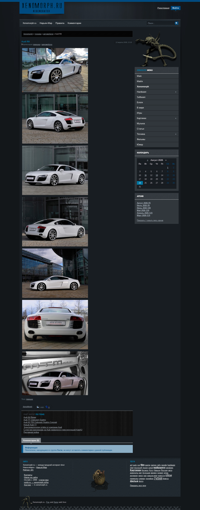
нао (145, 476)
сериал (142, 478)
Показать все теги (138, 486)
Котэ (151, 470)
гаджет (160, 473)
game (147, 465)
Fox (47, 502)
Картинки (135, 470)
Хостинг (27, 485)
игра (166, 473)
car (138, 465)
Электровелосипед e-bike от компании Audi (43, 427)
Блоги (140, 102)
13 (157, 175)
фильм (134, 481)
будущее (146, 473)
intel (132, 468)
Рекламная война (31, 432)
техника (38, 34)
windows (169, 468)
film (143, 465)
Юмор (140, 144)
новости (161, 476)
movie (145, 468)
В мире (140, 107)
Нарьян (157, 470)
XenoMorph (27, 407)
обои (168, 475)
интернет (134, 476)
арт (140, 473)
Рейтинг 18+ (28, 470)
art (131, 465)
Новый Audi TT (30, 425)
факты (166, 478)
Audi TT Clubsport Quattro (35, 420)
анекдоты (134, 473)
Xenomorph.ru (29, 23)
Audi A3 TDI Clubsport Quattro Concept (40, 422)
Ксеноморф (41, 7)
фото (141, 481)
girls (159, 465)
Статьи (140, 128)
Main (139, 76)
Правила (59, 23)
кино (141, 475)
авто (170, 470)
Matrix (140, 81)
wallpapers (159, 467)
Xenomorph (28, 34)
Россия (164, 470)
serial (150, 468)
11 (146, 175)
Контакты (28, 475)
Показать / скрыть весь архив (150, 220)
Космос (145, 470)
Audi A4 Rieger (30, 417)
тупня (158, 478)
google (164, 465)
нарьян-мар (152, 476)
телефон (149, 478)
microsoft (138, 468)
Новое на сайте (31, 477)
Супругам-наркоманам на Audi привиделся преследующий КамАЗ (53, 430)
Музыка (141, 123)
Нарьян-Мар (46, 23)
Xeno (56, 502)
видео (154, 473)
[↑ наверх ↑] (99, 492)
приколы (134, 478)
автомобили (48, 34)
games (154, 465)
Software (141, 97)
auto (135, 465)
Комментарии (74, 23)
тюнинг (29, 399)
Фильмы (141, 139)
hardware (171, 465)
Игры (139, 113)
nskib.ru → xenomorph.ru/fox (36, 482)
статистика (43, 480)
